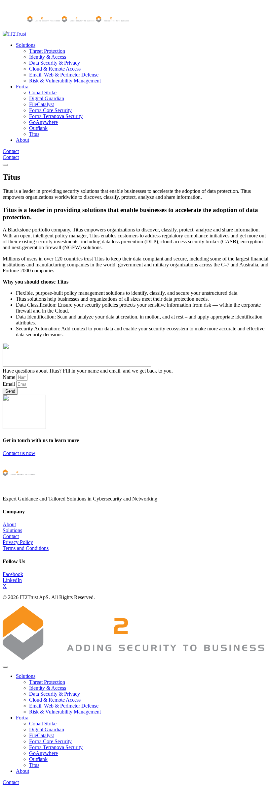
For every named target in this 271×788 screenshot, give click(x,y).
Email (9, 384)
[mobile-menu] (5, 165)
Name (10, 377)
